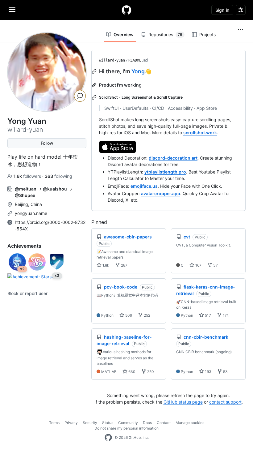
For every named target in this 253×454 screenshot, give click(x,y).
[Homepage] (126, 10)
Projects (207, 34)
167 (197, 265)
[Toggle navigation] (12, 9)
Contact (164, 422)
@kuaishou (55, 188)
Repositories (165, 34)
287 (123, 265)
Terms (54, 422)
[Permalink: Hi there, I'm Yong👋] (94, 71)
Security (90, 422)
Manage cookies (190, 422)
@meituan (25, 188)
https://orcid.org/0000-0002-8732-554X (50, 225)
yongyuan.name (31, 213)
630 (131, 371)
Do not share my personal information (126, 428)
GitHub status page (183, 402)
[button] (241, 29)
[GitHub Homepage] (108, 438)
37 (215, 265)
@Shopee (25, 195)
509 (128, 315)
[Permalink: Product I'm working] (94, 85)
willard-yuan (112, 60)
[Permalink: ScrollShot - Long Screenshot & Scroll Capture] (94, 97)
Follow (47, 143)
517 (207, 315)
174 (225, 315)
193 (207, 371)
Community (128, 422)
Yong (138, 71)
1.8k (105, 265)
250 (150, 371)
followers (28, 176)
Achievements (24, 246)
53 (225, 371)
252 (146, 315)
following (58, 176)
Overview (124, 34)
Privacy (71, 422)
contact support (225, 402)
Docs (147, 422)
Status (107, 422)
